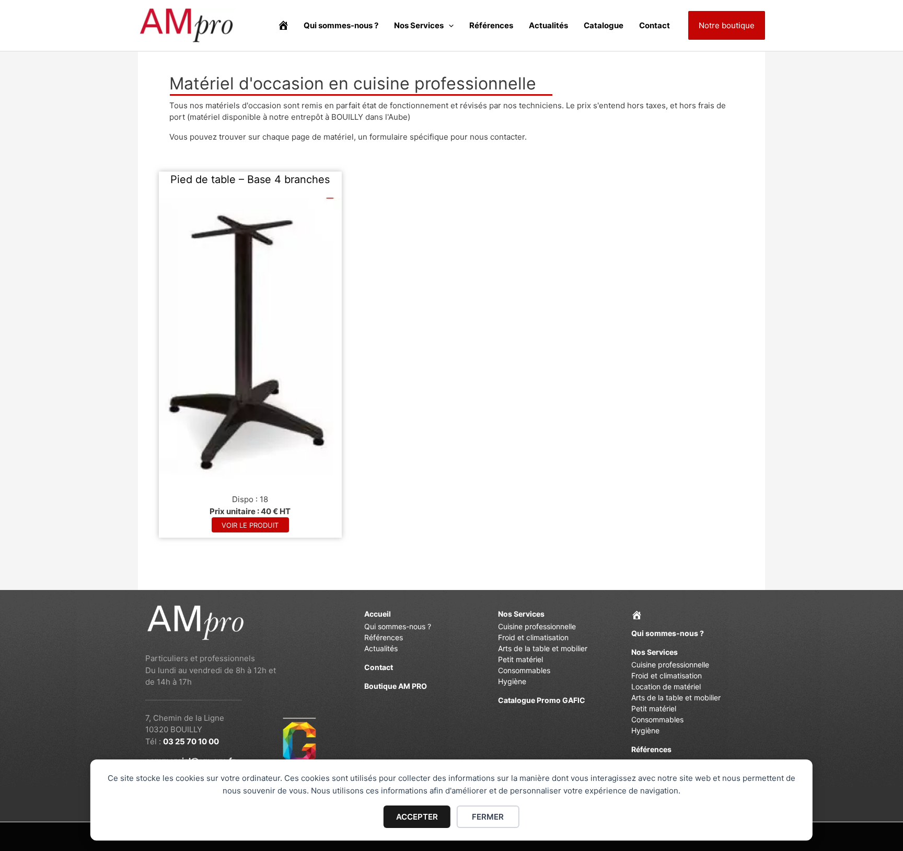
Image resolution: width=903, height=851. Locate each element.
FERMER (488, 817)
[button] (449, 25)
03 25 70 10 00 (191, 741)
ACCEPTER (417, 817)
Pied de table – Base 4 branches (250, 179)
